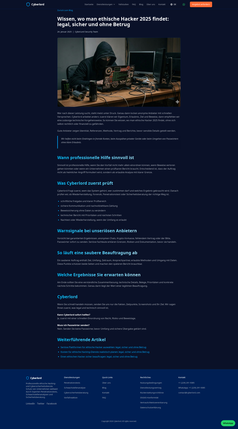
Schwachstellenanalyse (74, 387)
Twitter (40, 403)
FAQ (134, 4)
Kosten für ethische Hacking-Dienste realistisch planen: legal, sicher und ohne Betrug (105, 351)
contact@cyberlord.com (189, 392)
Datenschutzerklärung (150, 407)
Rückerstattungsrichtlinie (152, 392)
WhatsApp (228, 423)
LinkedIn (30, 403)
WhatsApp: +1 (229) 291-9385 (191, 387)
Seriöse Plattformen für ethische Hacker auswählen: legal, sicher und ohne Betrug (103, 347)
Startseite (89, 4)
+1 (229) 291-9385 (186, 382)
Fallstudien (124, 4)
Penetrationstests (72, 382)
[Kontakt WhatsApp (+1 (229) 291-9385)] (184, 4)
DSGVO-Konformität (149, 397)
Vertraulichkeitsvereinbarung (153, 402)
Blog (141, 4)
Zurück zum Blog (65, 10)
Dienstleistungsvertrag (150, 387)
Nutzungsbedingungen (151, 382)
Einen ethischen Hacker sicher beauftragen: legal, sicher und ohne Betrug (99, 356)
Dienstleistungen (105, 4)
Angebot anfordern (201, 4)
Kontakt (161, 4)
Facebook (52, 403)
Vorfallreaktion (71, 397)
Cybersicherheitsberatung (76, 392)
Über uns (151, 4)
